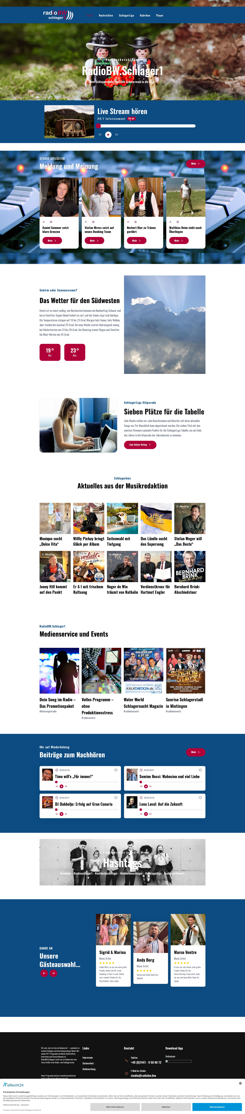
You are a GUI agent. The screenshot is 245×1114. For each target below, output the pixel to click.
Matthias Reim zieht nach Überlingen (185, 230)
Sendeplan (149, 20)
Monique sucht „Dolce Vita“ (51, 541)
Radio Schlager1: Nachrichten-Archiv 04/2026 (116, 71)
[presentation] (44, 973)
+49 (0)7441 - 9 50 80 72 (146, 1062)
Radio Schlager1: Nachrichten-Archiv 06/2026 (116, 45)
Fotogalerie (149, 26)
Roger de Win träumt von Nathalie (122, 589)
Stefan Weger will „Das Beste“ (188, 541)
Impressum (88, 1057)
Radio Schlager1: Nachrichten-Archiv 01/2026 (116, 109)
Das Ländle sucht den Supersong (154, 541)
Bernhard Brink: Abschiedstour (187, 589)
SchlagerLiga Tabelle (129, 26)
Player (159, 15)
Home (90, 15)
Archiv (108, 29)
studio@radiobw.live (143, 1075)
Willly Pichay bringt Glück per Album (88, 541)
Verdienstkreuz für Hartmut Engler (155, 589)
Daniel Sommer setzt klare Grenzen (55, 230)
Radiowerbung (89, 1069)
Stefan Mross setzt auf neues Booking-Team (99, 230)
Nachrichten (106, 15)
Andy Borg (145, 960)
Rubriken (145, 15)
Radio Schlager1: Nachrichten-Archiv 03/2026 (116, 83)
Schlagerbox (149, 32)
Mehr (193, 163)
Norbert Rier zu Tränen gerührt (141, 230)
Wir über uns (149, 38)
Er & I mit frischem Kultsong (88, 589)
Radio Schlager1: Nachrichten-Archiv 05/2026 (116, 58)
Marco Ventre (185, 952)
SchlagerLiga (126, 15)
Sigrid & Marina (112, 952)
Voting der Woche (129, 20)
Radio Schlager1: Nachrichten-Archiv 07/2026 (116, 33)
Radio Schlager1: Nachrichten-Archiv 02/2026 (116, 96)
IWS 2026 (157, 45)
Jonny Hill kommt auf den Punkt (53, 589)
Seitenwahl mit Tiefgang (118, 541)
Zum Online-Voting (138, 444)
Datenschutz (88, 1063)
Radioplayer (170, 1056)
